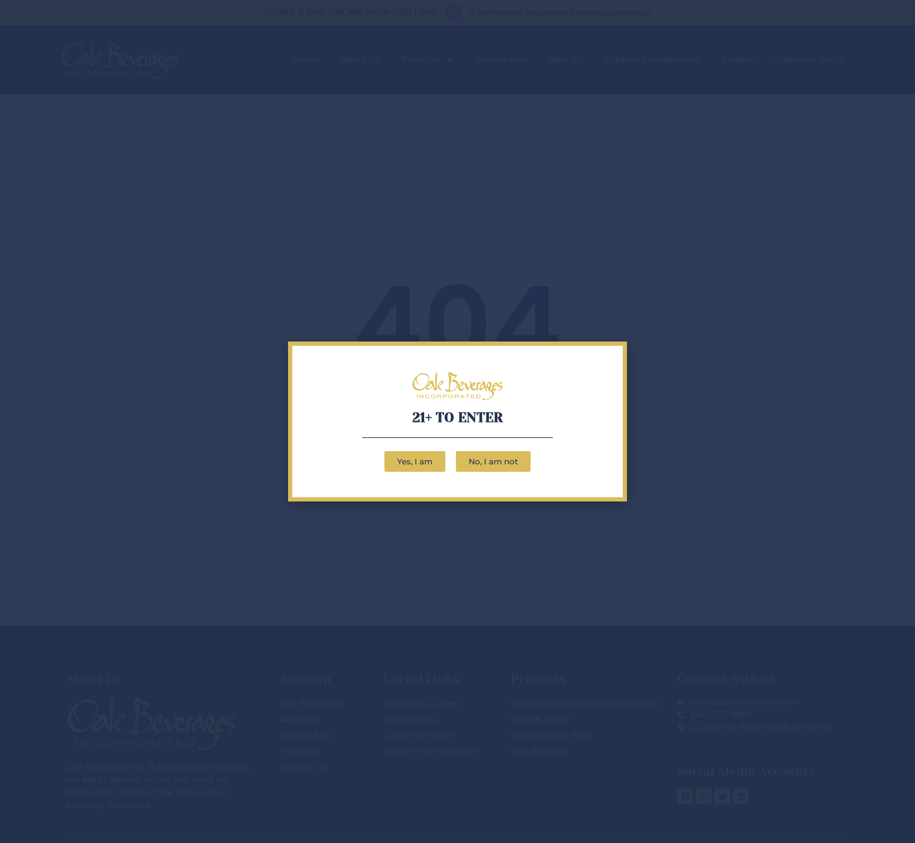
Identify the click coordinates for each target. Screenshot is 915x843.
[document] (457, 421)
